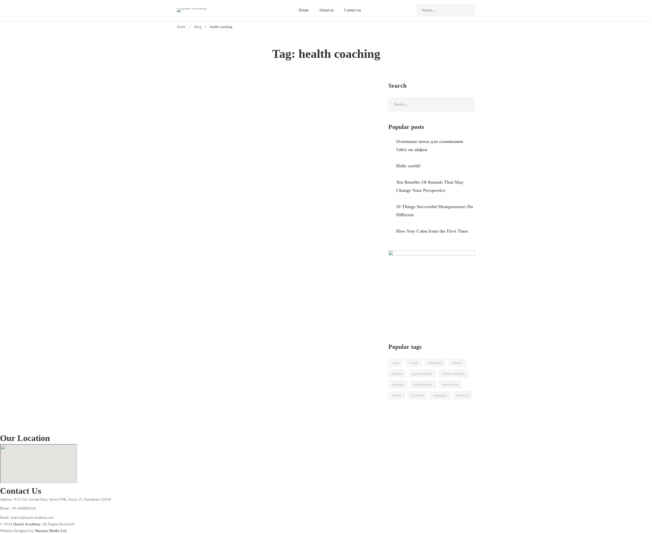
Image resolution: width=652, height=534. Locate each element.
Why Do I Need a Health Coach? (220, 106)
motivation (450, 384)
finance (457, 363)
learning (398, 384)
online (396, 395)
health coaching (453, 374)
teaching (463, 395)
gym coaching (422, 374)
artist (395, 363)
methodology (423, 384)
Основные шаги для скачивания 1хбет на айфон (429, 145)
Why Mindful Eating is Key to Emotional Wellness (240, 184)
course (413, 363)
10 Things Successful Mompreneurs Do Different (434, 210)
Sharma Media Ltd (50, 531)
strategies (439, 395)
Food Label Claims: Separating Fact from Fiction (239, 145)
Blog (197, 27)
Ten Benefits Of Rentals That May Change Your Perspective (430, 186)
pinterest (417, 395)
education (435, 363)
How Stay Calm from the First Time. (432, 231)
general (397, 374)
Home (181, 27)
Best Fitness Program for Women (221, 223)
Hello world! (408, 165)
